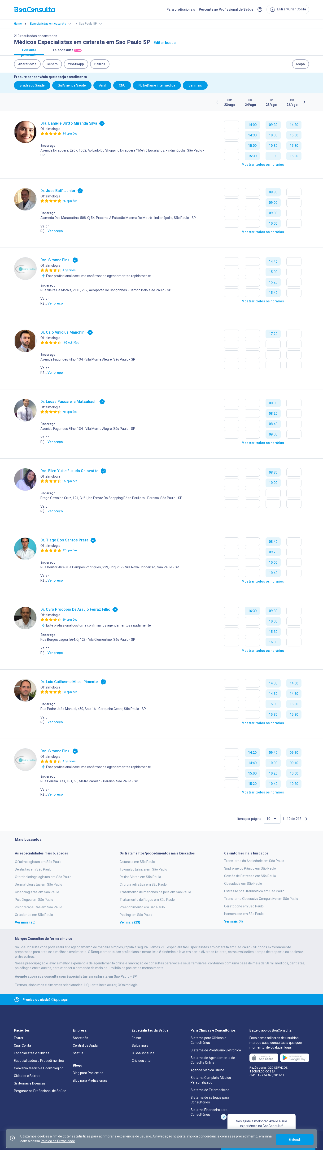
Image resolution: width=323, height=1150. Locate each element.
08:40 (273, 424)
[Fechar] (224, 1117)
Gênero (52, 64)
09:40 (273, 752)
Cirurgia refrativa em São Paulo (143, 884)
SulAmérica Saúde (72, 85)
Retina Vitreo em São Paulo (140, 877)
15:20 (273, 282)
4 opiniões (69, 270)
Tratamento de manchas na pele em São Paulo (155, 892)
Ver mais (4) (233, 921)
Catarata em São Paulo (137, 862)
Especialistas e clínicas (31, 1053)
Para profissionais (180, 9)
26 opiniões (69, 201)
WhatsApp (76, 64)
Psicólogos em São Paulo (34, 900)
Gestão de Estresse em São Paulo (250, 876)
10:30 (273, 146)
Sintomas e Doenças (30, 1083)
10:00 (273, 135)
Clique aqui (45, 1000)
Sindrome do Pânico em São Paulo (250, 868)
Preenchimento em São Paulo (142, 907)
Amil (102, 85)
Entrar (18, 1038)
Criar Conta (22, 1045)
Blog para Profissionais (90, 1080)
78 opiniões (69, 412)
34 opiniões (69, 133)
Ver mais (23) (130, 922)
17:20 (273, 334)
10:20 (273, 773)
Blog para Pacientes (88, 1073)
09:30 (273, 125)
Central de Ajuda (85, 1045)
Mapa (300, 64)
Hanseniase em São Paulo (244, 914)
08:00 (273, 403)
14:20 (252, 752)
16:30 (252, 611)
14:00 (252, 125)
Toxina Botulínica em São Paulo (143, 869)
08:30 (273, 192)
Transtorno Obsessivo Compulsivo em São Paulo (261, 899)
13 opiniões (69, 692)
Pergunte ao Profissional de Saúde (226, 9)
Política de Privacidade (58, 1141)
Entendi (295, 1139)
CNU (122, 85)
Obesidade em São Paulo (243, 883)
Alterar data (27, 64)
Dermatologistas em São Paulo (38, 884)
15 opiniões (69, 481)
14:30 (252, 135)
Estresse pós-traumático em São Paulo (254, 891)
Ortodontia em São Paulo (34, 915)
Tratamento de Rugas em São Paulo (147, 900)
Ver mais (195, 85)
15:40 (273, 293)
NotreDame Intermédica (157, 85)
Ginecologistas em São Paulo (37, 892)
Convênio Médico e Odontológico (38, 1068)
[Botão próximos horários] (304, 102)
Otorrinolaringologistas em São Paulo (43, 877)
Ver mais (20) (25, 922)
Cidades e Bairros (27, 1076)
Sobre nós (80, 1038)
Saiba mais (140, 1045)
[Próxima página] (306, 818)
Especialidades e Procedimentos (39, 1061)
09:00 (273, 203)
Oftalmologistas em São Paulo (38, 862)
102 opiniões (70, 342)
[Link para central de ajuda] (17, 999)
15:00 (252, 146)
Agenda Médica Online (207, 1070)
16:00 (294, 156)
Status (78, 1053)
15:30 (252, 156)
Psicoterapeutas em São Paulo (38, 907)
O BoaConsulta (143, 1053)
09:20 (273, 552)
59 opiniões (69, 619)
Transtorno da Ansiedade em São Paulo (254, 861)
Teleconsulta (66, 50)
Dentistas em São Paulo (33, 869)
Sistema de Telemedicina (210, 1090)
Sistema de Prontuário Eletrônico (216, 1050)
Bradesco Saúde (32, 85)
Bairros (99, 64)
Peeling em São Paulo (136, 915)
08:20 (273, 413)
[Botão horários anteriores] (217, 102)
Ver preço (55, 231)
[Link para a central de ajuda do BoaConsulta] (260, 9)
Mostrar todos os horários (263, 164)
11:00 (273, 156)
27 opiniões (69, 550)
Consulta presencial (29, 51)
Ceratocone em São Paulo (244, 906)
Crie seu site (141, 1061)
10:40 (273, 573)
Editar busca (165, 42)
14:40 (273, 261)
